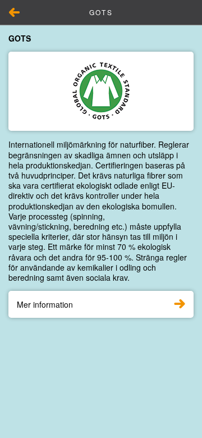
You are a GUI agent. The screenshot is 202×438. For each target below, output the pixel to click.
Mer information (45, 304)
